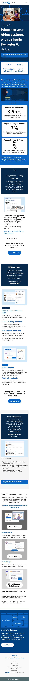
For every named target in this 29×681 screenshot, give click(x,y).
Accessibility (14, 670)
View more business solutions (14, 658)
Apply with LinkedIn (10, 378)
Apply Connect (8, 368)
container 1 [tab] (7, 238)
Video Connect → (7, 532)
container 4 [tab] (14, 238)
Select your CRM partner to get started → (12, 482)
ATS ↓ (8, 65)
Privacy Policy (14, 665)
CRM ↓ (20, 65)
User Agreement (14, 668)
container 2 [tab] (9, 238)
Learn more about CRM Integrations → (14, 435)
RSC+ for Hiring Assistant (12, 322)
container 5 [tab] (16, 238)
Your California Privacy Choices (14, 667)
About (14, 662)
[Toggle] (26, 679)
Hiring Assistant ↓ (20, 70)
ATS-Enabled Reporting (11, 331)
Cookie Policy (14, 663)
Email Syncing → (6, 562)
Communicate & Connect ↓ (8, 70)
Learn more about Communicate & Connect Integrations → (14, 506)
